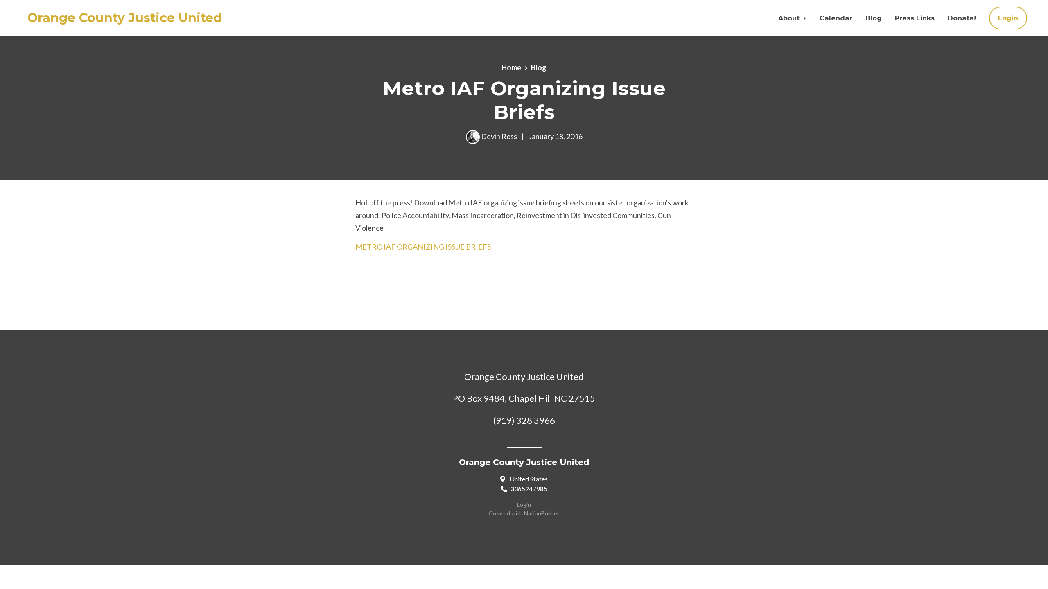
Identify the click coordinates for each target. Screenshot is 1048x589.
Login (1008, 18)
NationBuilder (541, 513)
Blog (873, 18)
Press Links (915, 18)
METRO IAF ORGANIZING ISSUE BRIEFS (423, 246)
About (790, 18)
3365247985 (528, 488)
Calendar (836, 18)
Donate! (962, 18)
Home (511, 67)
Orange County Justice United (124, 18)
